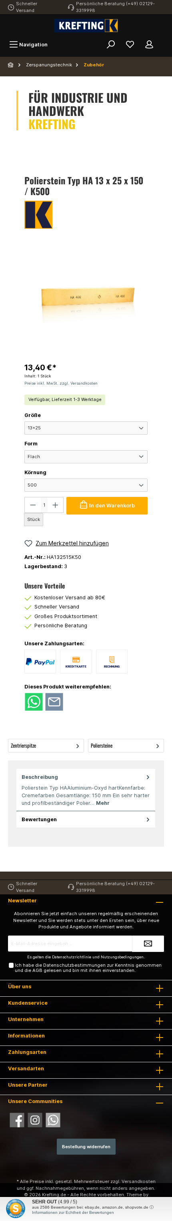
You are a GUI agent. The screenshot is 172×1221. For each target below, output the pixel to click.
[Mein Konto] (149, 44)
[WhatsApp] (53, 1120)
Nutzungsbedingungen (122, 957)
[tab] (85, 790)
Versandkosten (139, 1181)
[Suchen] (110, 44)
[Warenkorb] (164, 41)
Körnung (35, 472)
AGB (37, 970)
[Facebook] (17, 1120)
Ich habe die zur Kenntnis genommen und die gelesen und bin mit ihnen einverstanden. (88, 967)
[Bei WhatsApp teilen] (34, 701)
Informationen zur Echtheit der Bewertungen (73, 1212)
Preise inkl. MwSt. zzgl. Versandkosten (61, 383)
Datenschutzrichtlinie (71, 957)
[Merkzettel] (130, 44)
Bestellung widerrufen (86, 1146)
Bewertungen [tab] (39, 819)
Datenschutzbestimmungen (74, 965)
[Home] (11, 65)
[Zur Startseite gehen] (86, 25)
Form (31, 444)
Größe (32, 415)
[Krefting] (86, 215)
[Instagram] (35, 1120)
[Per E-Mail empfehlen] (54, 701)
